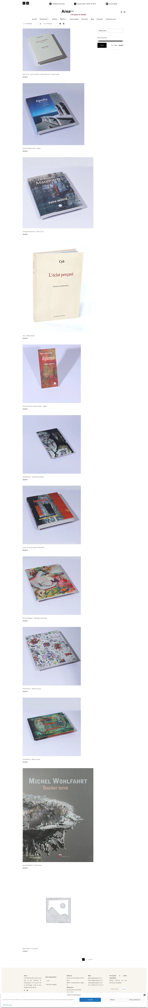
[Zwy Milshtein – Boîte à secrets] (58, 727)
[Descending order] (40, 23)
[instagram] (27, 3)
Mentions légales (51, 984)
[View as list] (63, 23)
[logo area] (74, 10)
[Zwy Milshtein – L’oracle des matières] (58, 444)
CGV (48, 981)
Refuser (112, 999)
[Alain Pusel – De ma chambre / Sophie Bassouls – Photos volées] (58, 49)
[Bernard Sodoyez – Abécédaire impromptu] (58, 585)
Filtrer (102, 45)
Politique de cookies (7, 1005)
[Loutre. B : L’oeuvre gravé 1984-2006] (58, 515)
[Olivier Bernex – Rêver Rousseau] (58, 656)
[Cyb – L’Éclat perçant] (58, 286)
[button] (144, 995)
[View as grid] (60, 23)
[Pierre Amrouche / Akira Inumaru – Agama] (58, 373)
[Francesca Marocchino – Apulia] (58, 114)
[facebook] (24, 3)
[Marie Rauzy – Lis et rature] (58, 909)
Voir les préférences (134, 999)
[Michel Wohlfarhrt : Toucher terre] (58, 815)
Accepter (90, 999)
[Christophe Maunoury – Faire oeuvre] (58, 192)
